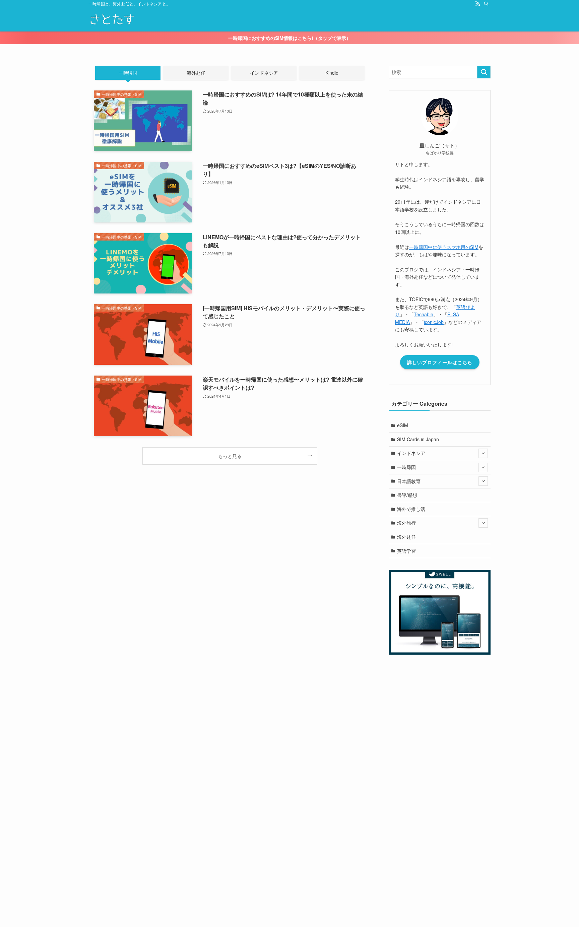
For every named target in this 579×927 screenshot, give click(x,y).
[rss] (477, 3)
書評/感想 (407, 494)
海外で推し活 (411, 509)
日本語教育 (409, 481)
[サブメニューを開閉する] (483, 453)
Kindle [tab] (331, 72)
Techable (423, 314)
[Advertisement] (201, 824)
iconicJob (434, 322)
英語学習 (406, 550)
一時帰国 (406, 467)
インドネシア (411, 453)
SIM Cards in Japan (418, 439)
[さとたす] (111, 19)
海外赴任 (406, 536)
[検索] (486, 3)
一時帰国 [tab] (128, 72)
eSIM (402, 425)
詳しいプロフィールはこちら (439, 362)
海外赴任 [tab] (196, 72)
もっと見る (230, 455)
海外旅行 (406, 522)
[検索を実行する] (484, 72)
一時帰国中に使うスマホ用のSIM (443, 247)
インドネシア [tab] (264, 72)
